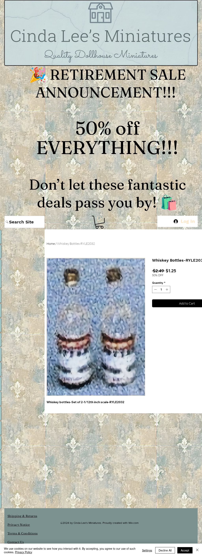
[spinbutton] (161, 289)
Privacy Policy (23, 552)
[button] (99, 222)
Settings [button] (147, 550)
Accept (185, 550)
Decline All (165, 550)
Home (51, 244)
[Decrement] (155, 289)
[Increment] (167, 289)
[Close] (197, 550)
